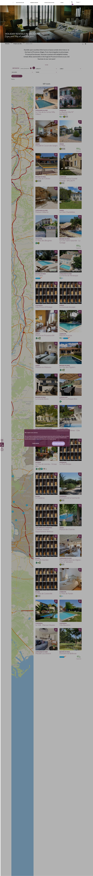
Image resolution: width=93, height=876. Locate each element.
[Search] (72, 2)
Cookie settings (35, 443)
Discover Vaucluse (20, 2)
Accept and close (58, 443)
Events (62, 2)
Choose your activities (49, 2)
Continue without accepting (63, 430)
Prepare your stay (34, 2)
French (78, 2)
